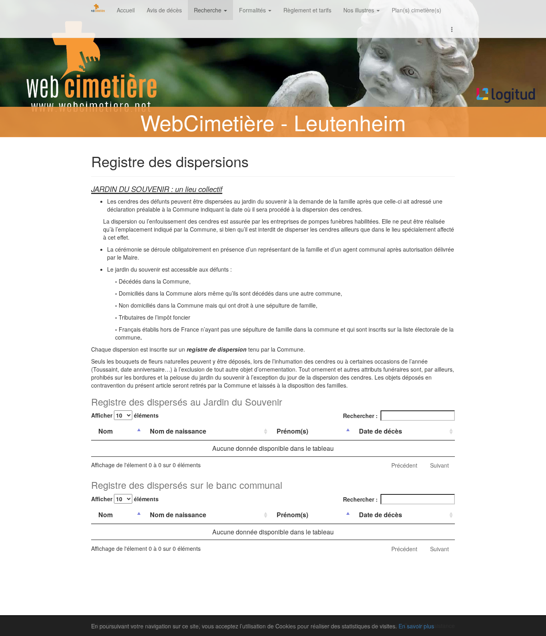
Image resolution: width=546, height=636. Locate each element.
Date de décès (380, 431)
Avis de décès (164, 10)
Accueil (126, 10)
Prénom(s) (292, 431)
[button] (452, 29)
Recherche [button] (208, 10)
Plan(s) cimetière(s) (416, 10)
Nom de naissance (178, 431)
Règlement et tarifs (307, 10)
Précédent (404, 465)
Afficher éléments (125, 415)
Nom (105, 431)
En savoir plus (416, 626)
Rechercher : (360, 416)
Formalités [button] (253, 10)
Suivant (439, 465)
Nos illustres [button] (359, 10)
